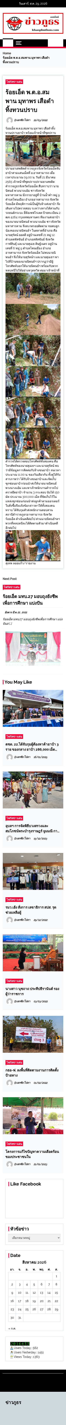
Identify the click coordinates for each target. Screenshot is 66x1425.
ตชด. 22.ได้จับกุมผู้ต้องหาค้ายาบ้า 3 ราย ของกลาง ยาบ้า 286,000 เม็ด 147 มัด (32, 747)
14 (49, 1292)
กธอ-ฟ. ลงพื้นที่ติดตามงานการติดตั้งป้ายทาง (32, 1072)
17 (19, 1301)
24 (19, 1309)
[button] (52, 43)
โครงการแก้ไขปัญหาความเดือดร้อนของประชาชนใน (32, 1154)
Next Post (10, 579)
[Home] (8, 43)
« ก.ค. (12, 1328)
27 (41, 1309)
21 (49, 1301)
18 (27, 1301)
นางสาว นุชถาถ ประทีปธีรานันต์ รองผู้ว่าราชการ (32, 991)
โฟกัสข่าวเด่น (14, 81)
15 (56, 1292)
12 (34, 1292)
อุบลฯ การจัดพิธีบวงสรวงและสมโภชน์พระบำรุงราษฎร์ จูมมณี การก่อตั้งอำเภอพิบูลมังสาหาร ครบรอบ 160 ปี (32, 829)
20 (41, 1301)
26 (34, 1309)
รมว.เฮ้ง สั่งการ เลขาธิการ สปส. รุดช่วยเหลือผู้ (31, 909)
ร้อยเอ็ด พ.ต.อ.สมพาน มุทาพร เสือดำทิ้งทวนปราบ (30, 101)
